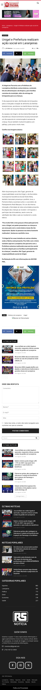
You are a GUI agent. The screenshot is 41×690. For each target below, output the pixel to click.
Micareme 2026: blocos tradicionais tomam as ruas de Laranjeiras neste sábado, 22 (26, 358)
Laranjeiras (9, 25)
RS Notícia (9, 48)
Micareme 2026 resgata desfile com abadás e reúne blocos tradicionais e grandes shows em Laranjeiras (27, 369)
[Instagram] (20, 665)
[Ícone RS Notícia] (11, 4)
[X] (28, 665)
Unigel (25, 315)
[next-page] (6, 377)
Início (3, 25)
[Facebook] (12, 665)
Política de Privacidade (20, 688)
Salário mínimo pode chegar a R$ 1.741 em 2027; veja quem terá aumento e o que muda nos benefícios (26, 523)
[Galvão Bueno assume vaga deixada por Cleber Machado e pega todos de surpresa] (7, 571)
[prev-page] (3, 377)
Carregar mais (20, 496)
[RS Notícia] (3, 48)
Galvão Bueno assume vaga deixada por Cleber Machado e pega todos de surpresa (26, 571)
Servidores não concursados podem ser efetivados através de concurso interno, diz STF (26, 549)
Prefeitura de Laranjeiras (15, 315)
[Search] (36, 438)
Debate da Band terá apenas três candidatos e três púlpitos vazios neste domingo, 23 (25, 488)
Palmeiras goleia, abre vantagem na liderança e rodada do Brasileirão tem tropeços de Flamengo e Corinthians (26, 533)
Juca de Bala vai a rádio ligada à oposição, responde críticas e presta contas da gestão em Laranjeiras (27, 348)
